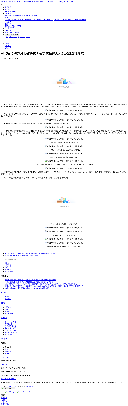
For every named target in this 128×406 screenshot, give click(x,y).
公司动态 (8, 48)
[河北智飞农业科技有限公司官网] (64, 2)
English (14, 37)
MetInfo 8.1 (13, 386)
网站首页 (8, 44)
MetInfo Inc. (30, 386)
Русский (27, 37)
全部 (6, 15)
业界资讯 (8, 267)
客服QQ (7, 349)
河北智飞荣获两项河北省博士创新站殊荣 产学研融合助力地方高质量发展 (30, 280)
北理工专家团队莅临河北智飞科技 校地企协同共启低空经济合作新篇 (29, 282)
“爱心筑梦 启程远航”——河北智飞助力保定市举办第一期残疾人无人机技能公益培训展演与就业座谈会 (41, 284)
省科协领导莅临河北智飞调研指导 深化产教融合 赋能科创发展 (27, 288)
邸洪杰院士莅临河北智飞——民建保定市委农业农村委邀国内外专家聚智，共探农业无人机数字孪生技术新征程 (44, 286)
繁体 (3, 395)
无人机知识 (9, 271)
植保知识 (8, 269)
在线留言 (4, 364)
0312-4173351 (5, 357)
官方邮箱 (8, 353)
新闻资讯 (8, 46)
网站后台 (8, 351)
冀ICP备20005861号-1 (8, 379)
